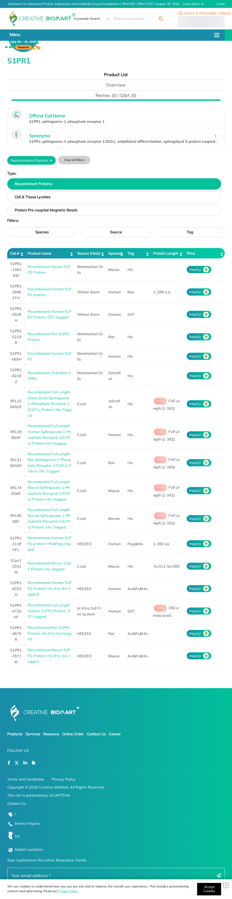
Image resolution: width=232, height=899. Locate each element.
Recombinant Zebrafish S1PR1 (49, 376)
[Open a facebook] (9, 762)
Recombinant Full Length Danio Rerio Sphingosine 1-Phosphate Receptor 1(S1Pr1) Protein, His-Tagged (49, 403)
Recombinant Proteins (33, 183)
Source (116, 232)
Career (115, 734)
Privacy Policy (68, 891)
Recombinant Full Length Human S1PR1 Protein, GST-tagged (49, 611)
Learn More (188, 4)
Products (14, 734)
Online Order (73, 734)
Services (33, 734)
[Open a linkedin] (25, 762)
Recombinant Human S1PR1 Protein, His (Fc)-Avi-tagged (49, 588)
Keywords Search (87, 19)
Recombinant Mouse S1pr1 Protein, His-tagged (50, 566)
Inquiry (195, 269)
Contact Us (96, 734)
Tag (190, 232)
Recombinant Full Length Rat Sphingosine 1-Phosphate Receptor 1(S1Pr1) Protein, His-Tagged (49, 463)
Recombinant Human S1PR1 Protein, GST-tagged (49, 314)
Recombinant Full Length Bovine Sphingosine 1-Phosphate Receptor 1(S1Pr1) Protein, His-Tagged (49, 518)
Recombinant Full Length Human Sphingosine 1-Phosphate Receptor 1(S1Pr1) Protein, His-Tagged (49, 435)
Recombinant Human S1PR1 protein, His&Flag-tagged (49, 543)
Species (42, 232)
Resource (51, 734)
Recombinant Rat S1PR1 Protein (49, 337)
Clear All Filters (74, 160)
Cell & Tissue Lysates (33, 197)
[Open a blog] (34, 762)
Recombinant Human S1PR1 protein (49, 292)
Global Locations (28, 849)
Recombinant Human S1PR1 (49, 356)
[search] (160, 18)
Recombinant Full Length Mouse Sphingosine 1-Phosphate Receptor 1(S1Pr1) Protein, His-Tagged (49, 490)
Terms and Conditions (25, 779)
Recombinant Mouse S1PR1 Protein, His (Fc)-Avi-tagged (49, 656)
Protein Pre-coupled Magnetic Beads (46, 210)
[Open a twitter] (16, 762)
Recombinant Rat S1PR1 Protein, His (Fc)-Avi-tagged (50, 633)
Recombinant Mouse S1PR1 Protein (49, 269)
